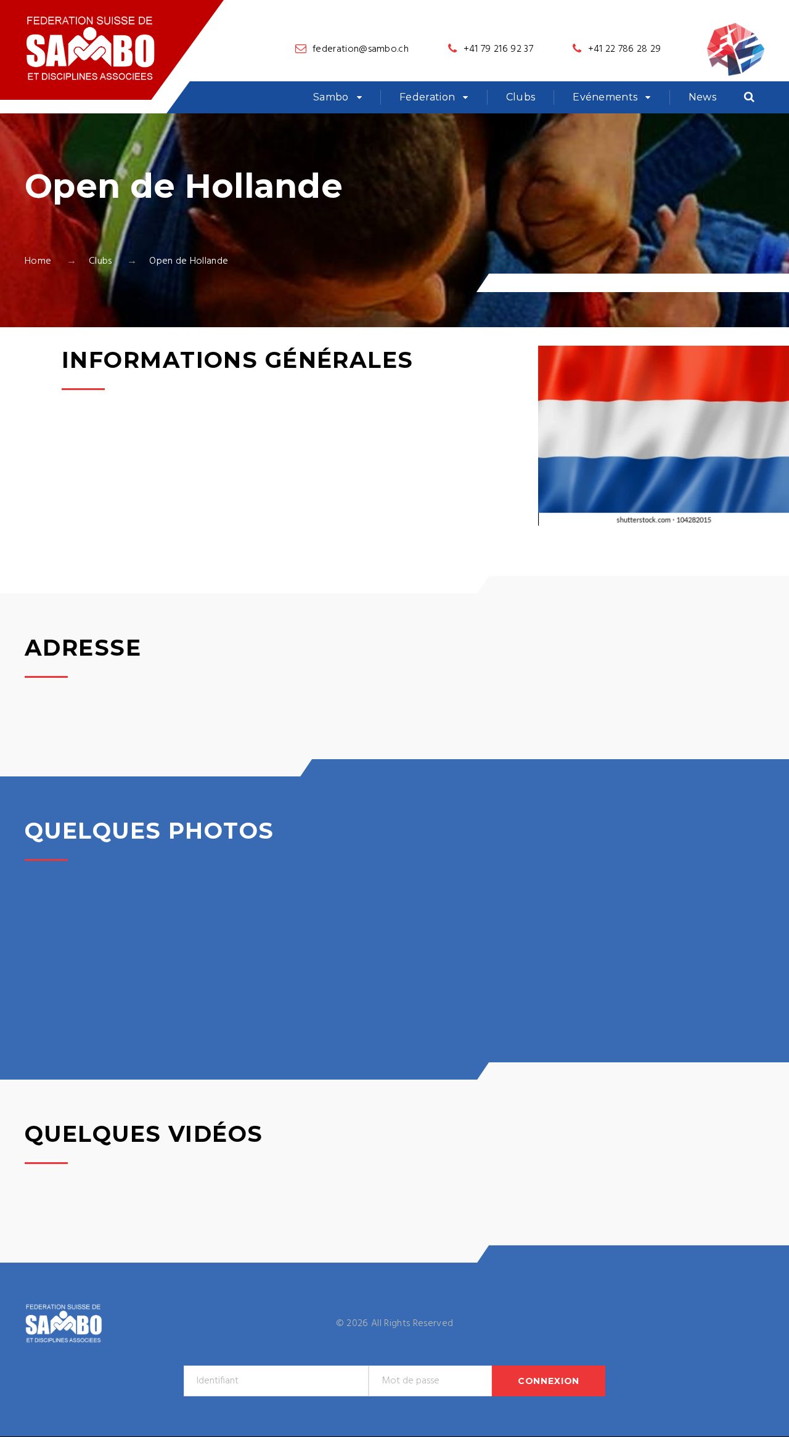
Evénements (605, 97)
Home (38, 261)
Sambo (331, 97)
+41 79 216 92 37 (498, 49)
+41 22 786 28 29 (624, 49)
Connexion (549, 1380)
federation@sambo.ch (361, 49)
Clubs (521, 97)
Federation (427, 97)
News (702, 97)
